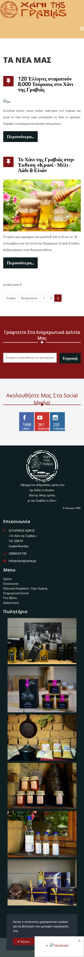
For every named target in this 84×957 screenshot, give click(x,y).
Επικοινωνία (10, 583)
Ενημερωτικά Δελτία (16, 593)
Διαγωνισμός (11, 602)
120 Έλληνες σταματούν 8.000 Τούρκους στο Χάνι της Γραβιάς (45, 84)
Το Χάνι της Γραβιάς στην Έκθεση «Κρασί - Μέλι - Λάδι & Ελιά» (46, 164)
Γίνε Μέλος (10, 598)
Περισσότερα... (20, 136)
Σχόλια (7, 579)
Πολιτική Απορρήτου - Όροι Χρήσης (25, 588)
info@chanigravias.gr (22, 561)
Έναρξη (10, 298)
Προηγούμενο (29, 298)
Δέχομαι (25, 941)
